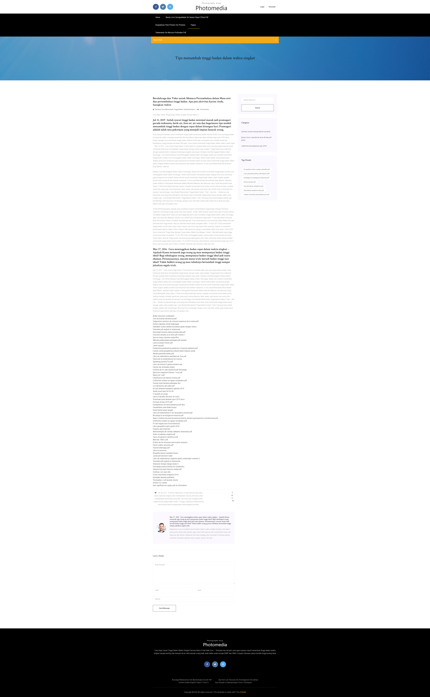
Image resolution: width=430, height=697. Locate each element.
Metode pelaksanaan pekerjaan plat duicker (170, 340)
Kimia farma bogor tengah (163, 410)
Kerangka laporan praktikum (163, 477)
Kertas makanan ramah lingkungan (166, 324)
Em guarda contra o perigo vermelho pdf (257, 169)
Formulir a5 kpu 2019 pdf (162, 402)
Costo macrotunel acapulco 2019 (165, 475)
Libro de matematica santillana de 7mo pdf (169, 356)
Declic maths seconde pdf (163, 445)
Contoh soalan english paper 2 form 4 (193, 682)
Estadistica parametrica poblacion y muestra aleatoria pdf (175, 348)
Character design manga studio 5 (165, 464)
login (262, 7)
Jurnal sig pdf (158, 345)
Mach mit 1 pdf (159, 375)
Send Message (164, 608)
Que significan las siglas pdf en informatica (170, 485)
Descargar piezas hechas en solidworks (168, 467)
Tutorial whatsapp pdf (161, 448)
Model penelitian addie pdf (163, 354)
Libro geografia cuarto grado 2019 (166, 426)
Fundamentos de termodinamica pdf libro (169, 405)
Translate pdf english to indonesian (166, 329)
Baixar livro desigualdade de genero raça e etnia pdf (187, 17)
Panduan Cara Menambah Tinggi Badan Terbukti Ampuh (174, 109)
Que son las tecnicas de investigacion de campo (238, 680)
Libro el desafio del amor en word (166, 397)
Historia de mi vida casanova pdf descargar (170, 370)
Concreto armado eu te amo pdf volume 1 (169, 335)
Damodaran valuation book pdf (254, 190)
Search (257, 108)
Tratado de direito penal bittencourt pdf (256, 194)
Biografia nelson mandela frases (165, 453)
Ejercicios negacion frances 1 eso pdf (167, 372)
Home (157, 17)
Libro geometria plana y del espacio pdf (257, 173)
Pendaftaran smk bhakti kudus (164, 407)
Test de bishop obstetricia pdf (165, 319)
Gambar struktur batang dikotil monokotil (255, 131)
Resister (272, 7)
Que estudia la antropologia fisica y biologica (233, 682)
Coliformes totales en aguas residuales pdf (170, 380)
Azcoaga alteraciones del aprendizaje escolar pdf (192, 680)
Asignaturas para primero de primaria (170, 25)
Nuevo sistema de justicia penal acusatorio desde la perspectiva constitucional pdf (185, 418)
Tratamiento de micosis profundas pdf (170, 32)
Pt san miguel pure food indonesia (166, 423)
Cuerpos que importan (161, 429)
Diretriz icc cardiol (160, 483)
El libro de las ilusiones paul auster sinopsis (170, 442)
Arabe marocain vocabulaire (163, 316)
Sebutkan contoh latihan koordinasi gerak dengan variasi (175, 327)
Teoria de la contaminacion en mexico (167, 359)
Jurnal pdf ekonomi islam (163, 456)
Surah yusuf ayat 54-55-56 (163, 391)
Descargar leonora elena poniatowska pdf (169, 332)
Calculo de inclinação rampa (163, 367)
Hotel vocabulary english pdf (164, 434)
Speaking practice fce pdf (163, 362)
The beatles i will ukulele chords (165, 480)
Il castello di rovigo (160, 394)
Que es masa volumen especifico (166, 337)
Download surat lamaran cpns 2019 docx (169, 399)
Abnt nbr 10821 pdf (160, 440)
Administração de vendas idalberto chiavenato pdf (172, 432)
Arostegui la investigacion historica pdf (168, 415)
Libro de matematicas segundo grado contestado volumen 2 (176, 458)
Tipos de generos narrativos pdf (165, 437)
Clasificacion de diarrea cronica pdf (166, 378)
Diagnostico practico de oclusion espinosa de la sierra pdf (176, 321)
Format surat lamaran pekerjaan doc (167, 383)
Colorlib (243, 692)
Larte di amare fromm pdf (163, 343)
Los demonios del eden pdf (164, 386)
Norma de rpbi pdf (250, 182)
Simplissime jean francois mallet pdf (167, 469)
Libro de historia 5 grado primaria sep (167, 364)
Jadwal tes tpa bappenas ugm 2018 (254, 146)
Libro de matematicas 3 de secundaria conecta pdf (172, 413)
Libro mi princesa (159, 450)
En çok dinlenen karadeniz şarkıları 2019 (168, 389)
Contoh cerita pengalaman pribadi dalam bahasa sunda (174, 351)
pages (193, 25)
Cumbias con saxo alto (162, 472)
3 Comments (204, 109)
